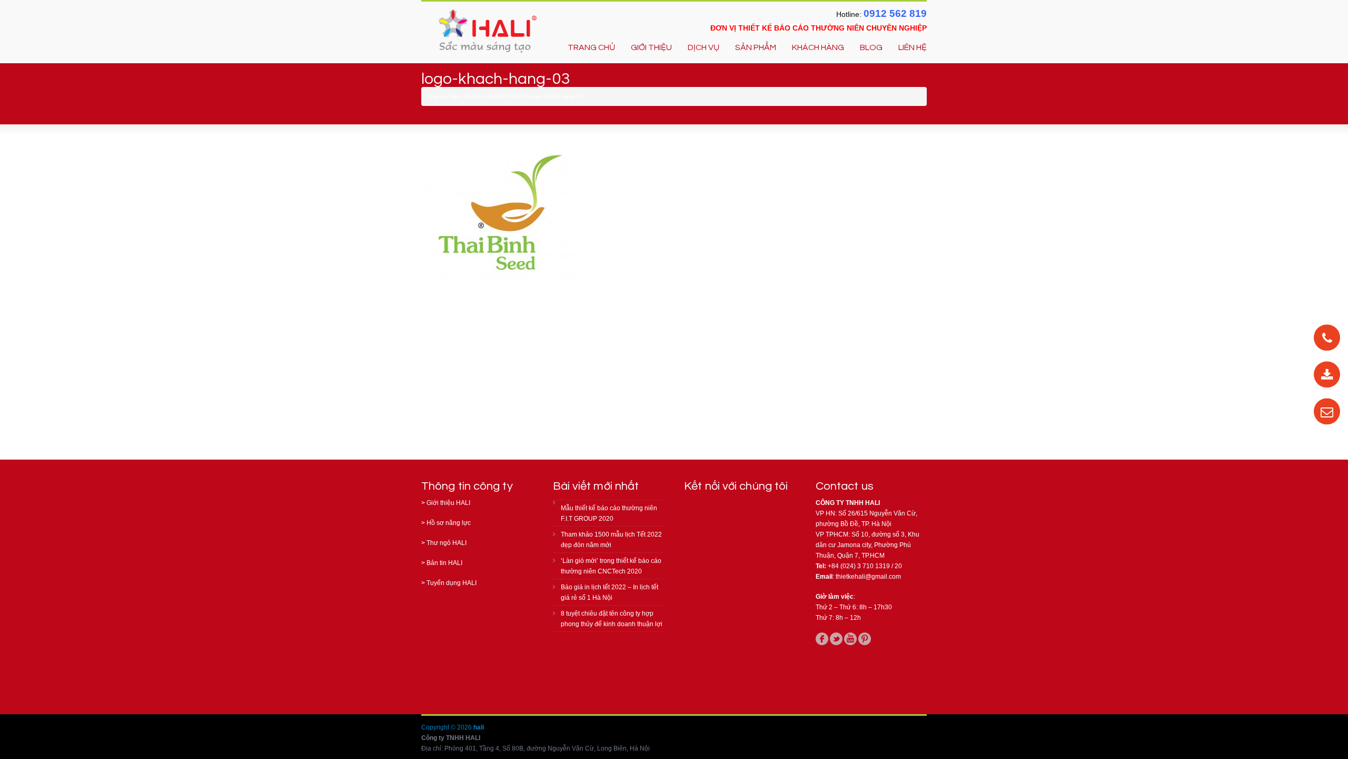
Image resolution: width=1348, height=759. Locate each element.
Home (472, 96)
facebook (822, 638)
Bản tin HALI (444, 563)
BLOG (871, 47)
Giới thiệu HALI (448, 503)
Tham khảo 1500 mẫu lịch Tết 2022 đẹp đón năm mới (611, 540)
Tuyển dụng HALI (452, 583)
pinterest (864, 638)
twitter (836, 638)
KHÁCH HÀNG (818, 47)
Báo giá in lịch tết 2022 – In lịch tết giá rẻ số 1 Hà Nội (609, 592)
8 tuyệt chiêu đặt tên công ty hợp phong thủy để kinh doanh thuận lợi (611, 619)
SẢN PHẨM (755, 47)
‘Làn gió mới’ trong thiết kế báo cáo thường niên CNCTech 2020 (611, 566)
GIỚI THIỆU (651, 47)
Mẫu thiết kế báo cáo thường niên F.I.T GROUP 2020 (609, 513)
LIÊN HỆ (912, 47)
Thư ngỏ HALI (447, 543)
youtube (850, 638)
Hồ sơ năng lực (449, 523)
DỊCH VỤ (703, 47)
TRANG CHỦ (591, 47)
